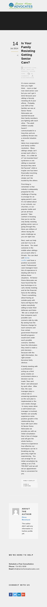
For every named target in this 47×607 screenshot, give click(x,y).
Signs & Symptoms (27, 485)
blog (23, 69)
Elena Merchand (27, 77)
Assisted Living (30, 67)
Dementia (24, 71)
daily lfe (30, 69)
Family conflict (29, 480)
